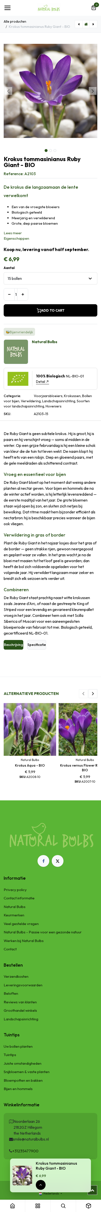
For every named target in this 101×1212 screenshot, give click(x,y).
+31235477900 (25, 1150)
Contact (10, 949)
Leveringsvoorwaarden (23, 985)
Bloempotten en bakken (23, 1080)
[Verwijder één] (9, 294)
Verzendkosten (16, 976)
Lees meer (13, 233)
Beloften (11, 993)
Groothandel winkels (20, 1010)
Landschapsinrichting (21, 1019)
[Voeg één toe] (22, 294)
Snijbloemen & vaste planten (27, 1071)
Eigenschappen (16, 238)
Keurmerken (14, 915)
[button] (8, 91)
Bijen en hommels (18, 1088)
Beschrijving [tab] (13, 644)
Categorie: (12, 396)
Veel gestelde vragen (21, 923)
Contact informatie (19, 898)
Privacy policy (15, 889)
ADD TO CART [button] (52, 310)
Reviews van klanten (20, 1002)
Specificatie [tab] (36, 644)
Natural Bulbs (14, 906)
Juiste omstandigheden (22, 1063)
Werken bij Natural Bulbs (24, 940)
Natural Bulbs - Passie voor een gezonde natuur (43, 932)
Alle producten (15, 21)
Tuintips (10, 1054)
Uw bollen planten (18, 1046)
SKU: (7, 414)
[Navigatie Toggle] (7, 8)
